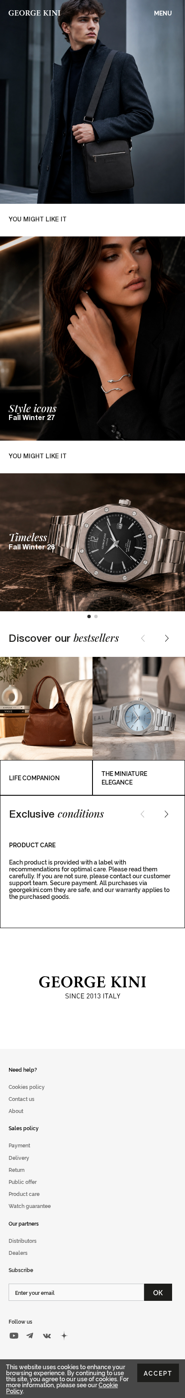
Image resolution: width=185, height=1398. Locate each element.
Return (17, 1169)
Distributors (23, 1240)
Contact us (21, 1098)
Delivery (19, 1157)
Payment (19, 1145)
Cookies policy (27, 1086)
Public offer (23, 1181)
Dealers (18, 1252)
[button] (89, 616)
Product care (24, 1193)
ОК (158, 1292)
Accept (158, 1373)
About (16, 1110)
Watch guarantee (30, 1205)
